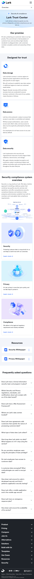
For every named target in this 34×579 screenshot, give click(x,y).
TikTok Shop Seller (10, 574)
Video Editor (19, 574)
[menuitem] (17, 524)
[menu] (17, 544)
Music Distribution (27, 574)
